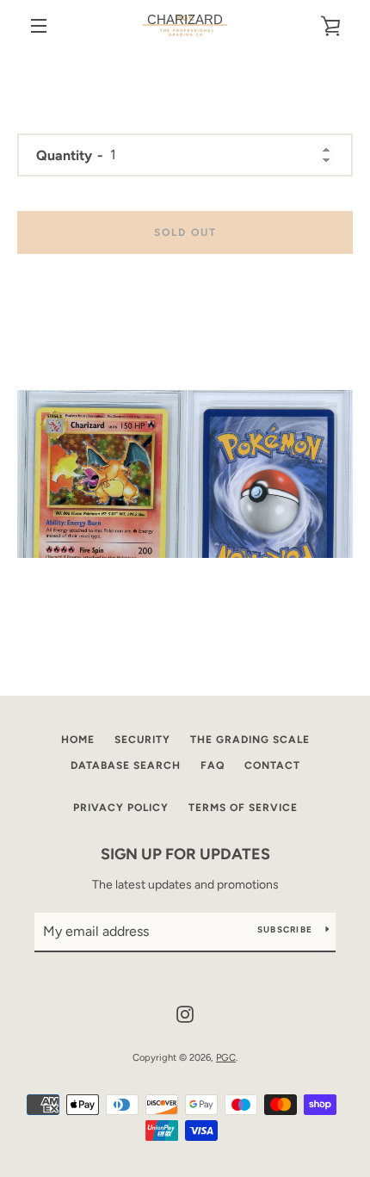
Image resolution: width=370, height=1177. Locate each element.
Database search (126, 765)
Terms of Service (243, 808)
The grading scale (250, 740)
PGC (226, 1057)
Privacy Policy (121, 808)
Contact (272, 765)
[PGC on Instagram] (185, 1013)
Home (78, 740)
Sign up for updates (185, 854)
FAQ (212, 765)
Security (142, 740)
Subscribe (284, 929)
